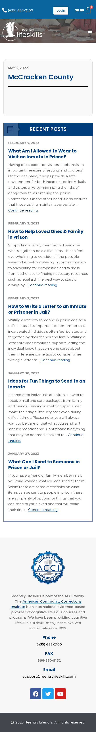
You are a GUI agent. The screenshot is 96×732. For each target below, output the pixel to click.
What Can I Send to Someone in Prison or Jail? (44, 464)
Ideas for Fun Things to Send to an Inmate (46, 384)
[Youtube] (60, 693)
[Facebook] (35, 693)
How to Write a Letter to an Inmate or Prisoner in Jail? (47, 309)
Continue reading (23, 210)
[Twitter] (48, 693)
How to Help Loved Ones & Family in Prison (45, 234)
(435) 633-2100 (49, 644)
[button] (60, 11)
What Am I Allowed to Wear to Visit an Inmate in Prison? (42, 154)
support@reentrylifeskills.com (49, 676)
